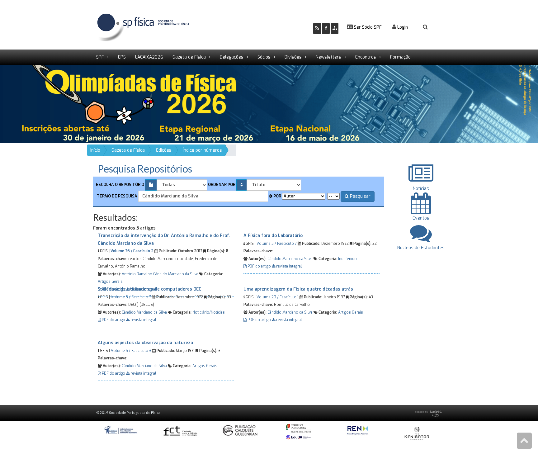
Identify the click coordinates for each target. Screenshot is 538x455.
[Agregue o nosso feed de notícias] (317, 28)
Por (276, 196)
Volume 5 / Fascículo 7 (277, 243)
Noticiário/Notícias (208, 312)
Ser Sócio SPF (367, 27)
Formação (400, 57)
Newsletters (328, 57)
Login (402, 27)
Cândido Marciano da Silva (175, 274)
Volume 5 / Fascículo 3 (131, 350)
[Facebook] (326, 28)
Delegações (231, 57)
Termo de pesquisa (116, 196)
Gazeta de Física (189, 57)
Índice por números (202, 150)
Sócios (264, 57)
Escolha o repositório (120, 184)
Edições (164, 150)
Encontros (365, 57)
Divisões (293, 57)
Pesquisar (359, 196)
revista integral (288, 266)
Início (95, 150)
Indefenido (347, 258)
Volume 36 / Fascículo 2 (132, 251)
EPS (122, 57)
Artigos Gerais (110, 281)
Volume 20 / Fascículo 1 (278, 297)
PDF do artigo (259, 266)
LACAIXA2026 (149, 57)
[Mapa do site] (334, 28)
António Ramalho (137, 274)
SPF (100, 57)
